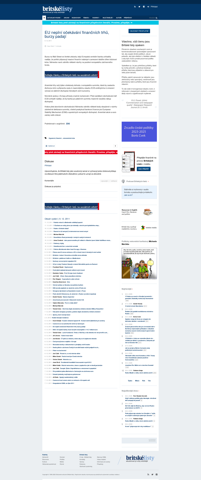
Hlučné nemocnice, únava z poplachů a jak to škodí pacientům (81, 365)
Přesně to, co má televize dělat (70, 353)
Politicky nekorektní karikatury (139, 242)
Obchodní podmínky (86, 466)
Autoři (118, 18)
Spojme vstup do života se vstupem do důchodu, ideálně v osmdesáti (138, 320)
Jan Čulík (56, 276)
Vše (149, 381)
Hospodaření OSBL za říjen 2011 (63, 383)
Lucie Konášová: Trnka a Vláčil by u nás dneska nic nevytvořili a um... (85, 332)
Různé (62, 464)
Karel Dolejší (57, 321)
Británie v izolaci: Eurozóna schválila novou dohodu (70, 255)
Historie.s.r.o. (67, 359)
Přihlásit (153, 6)
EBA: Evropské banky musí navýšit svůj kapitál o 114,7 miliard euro (75, 330)
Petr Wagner (57, 279)
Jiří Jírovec (56, 335)
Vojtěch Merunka (58, 303)
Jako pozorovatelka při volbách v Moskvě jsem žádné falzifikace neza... (87, 240)
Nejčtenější (126, 289)
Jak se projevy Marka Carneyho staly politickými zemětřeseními (137, 349)
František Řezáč (58, 267)
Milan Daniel (57, 356)
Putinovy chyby (59, 243)
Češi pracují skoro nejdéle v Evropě (64, 341)
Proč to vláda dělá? (71, 303)
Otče (68, 282)
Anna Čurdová (58, 240)
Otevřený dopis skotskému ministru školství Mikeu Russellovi (82, 309)
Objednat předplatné (139, 31)
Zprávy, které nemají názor (61, 315)
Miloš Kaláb (56, 365)
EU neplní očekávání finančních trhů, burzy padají (69, 327)
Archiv (66, 18)
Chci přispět (143, 169)
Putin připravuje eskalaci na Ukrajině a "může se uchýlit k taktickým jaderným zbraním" (140, 414)
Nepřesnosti (69, 267)
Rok (143, 381)
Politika (62, 459)
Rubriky (95, 18)
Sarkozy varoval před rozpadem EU (64, 261)
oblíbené (114, 181)
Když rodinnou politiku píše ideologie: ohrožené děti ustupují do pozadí (140, 399)
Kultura (44, 462)
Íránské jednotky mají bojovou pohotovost (66, 374)
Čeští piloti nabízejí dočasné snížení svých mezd (69, 270)
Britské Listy (140, 458)
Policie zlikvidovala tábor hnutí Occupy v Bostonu (70, 249)
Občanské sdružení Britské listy (65, 474)
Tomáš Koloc (57, 309)
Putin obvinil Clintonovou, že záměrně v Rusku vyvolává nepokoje (74, 294)
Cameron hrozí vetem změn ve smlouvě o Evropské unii (71, 380)
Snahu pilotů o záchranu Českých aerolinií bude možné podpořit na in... (76, 347)
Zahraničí (45, 457)
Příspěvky (128, 18)
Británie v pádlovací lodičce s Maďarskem (66, 258)
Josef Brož (56, 362)
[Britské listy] (72, 75)
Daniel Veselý (57, 297)
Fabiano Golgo (138, 370)
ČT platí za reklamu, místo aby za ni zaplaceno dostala (79, 339)
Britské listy (58, 10)
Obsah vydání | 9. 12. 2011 (57, 218)
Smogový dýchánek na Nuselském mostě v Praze (69, 291)
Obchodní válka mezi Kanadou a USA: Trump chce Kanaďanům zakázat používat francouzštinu (140, 358)
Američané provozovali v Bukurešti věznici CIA (68, 300)
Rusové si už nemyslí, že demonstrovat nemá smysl (71, 231)
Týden (130, 381)
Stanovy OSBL (101, 457)
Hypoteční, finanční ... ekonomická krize (62, 138)
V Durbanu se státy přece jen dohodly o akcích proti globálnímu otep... (77, 225)
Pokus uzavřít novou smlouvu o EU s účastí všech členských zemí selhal (77, 252)
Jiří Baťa (55, 377)
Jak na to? (128, 195)
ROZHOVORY (76, 18)
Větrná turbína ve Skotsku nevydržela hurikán (68, 285)
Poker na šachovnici (59, 350)
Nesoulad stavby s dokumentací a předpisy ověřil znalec (71, 344)
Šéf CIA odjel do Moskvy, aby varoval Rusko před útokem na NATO (139, 407)
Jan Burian (56, 339)
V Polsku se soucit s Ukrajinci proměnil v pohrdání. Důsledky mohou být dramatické (139, 298)
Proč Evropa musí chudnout (73, 273)
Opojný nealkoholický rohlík (68, 377)
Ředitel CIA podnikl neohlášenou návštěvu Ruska (139, 312)
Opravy (82, 462)
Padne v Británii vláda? (61, 228)
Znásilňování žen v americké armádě (66, 246)
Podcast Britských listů (136, 181)
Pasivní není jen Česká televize (72, 356)
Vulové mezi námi (67, 335)
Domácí (62, 457)
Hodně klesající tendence (60, 318)
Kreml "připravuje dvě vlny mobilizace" (139, 426)
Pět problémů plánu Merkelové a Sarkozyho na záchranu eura (73, 371)
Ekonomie (45, 459)
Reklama (82, 464)
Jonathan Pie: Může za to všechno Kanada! (139, 366)
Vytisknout (51, 146)
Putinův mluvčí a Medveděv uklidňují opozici (68, 222)
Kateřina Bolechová (59, 282)
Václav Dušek (57, 359)
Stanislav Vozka (58, 273)
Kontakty (82, 459)
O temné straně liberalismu (136, 306)
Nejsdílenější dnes (130, 390)
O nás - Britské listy (86, 457)
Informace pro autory (103, 462)
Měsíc (137, 381)
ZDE (68, 123)
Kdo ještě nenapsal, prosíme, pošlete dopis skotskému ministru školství (76, 312)
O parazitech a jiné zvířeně (70, 279)
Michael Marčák (59, 234)
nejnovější (104, 181)
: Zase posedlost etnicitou (70, 276)
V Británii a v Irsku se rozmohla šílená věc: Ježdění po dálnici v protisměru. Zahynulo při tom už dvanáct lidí (140, 340)
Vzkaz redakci (101, 459)
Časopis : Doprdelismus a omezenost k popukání (78, 368)
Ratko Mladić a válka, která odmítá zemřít (140, 373)
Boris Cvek (137, 317)
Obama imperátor (68, 297)
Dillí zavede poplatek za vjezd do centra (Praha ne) (69, 288)
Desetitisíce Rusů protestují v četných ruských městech (72, 237)
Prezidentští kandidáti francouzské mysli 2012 (76, 362)
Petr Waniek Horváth (140, 396)
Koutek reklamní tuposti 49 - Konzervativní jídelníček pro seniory (83, 321)
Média (62, 462)
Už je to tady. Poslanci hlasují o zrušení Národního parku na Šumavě (75, 264)
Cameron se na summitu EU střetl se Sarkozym (68, 324)
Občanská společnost (49, 464)
